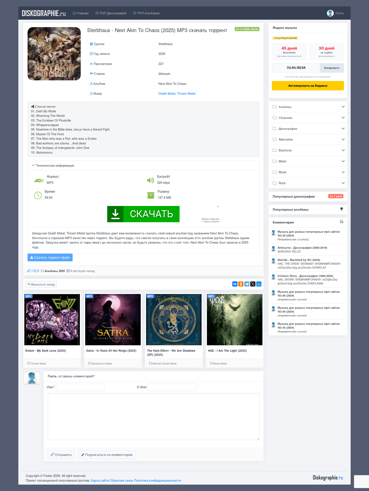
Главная (82, 13)
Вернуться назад (42, 284)
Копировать (332, 67)
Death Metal (166, 93)
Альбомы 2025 (55, 271)
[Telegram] (246, 284)
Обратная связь (121, 480)
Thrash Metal (186, 93)
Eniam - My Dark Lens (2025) (45, 350)
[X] (252, 284)
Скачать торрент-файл (51, 257)
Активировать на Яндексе (307, 85)
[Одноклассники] (240, 284)
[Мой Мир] (258, 284)
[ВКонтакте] (234, 284)
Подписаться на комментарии (108, 454)
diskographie (44, 13)
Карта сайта (100, 480)
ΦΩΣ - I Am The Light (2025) (227, 350)
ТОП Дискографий (112, 13)
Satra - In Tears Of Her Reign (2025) (111, 350)
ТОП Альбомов (148, 13)
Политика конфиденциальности (157, 480)
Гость (339, 13)
